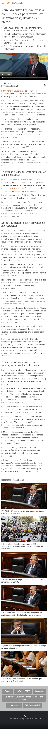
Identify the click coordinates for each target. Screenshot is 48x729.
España (7, 691)
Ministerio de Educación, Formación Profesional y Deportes (24, 698)
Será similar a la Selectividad (23, 188)
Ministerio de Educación (13, 91)
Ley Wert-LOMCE (23, 691)
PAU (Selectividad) (32, 705)
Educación (39, 691)
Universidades (14, 705)
